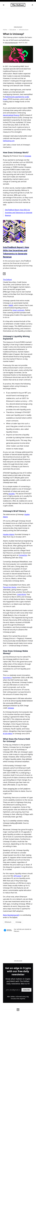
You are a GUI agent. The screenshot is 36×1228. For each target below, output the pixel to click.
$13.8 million (7, 733)
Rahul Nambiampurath (11, 42)
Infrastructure (23, 30)
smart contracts (18, 310)
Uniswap (27, 156)
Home (5, 30)
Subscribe (26, 990)
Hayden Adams (8, 534)
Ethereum (8, 922)
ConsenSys (23, 555)
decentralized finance (11, 115)
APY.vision (17, 876)
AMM (11, 305)
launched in (7, 677)
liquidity (11, 494)
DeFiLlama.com (8, 141)
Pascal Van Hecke (9, 587)
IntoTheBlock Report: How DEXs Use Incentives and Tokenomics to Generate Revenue (18, 212)
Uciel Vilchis (21, 594)
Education (13, 30)
